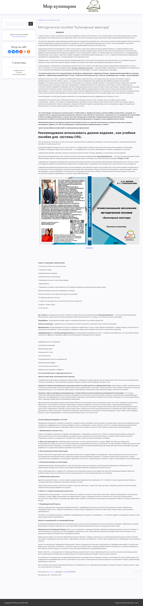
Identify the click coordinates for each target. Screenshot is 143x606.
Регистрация (16, 37)
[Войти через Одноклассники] (28, 51)
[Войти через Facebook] (17, 51)
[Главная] (71, 6)
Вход (24, 37)
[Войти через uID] (9, 51)
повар (65, 572)
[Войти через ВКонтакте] (13, 51)
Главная (41, 20)
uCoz (137, 603)
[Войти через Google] (24, 51)
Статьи (47, 20)
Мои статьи (56, 20)
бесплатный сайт (127, 603)
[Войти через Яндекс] (21, 51)
